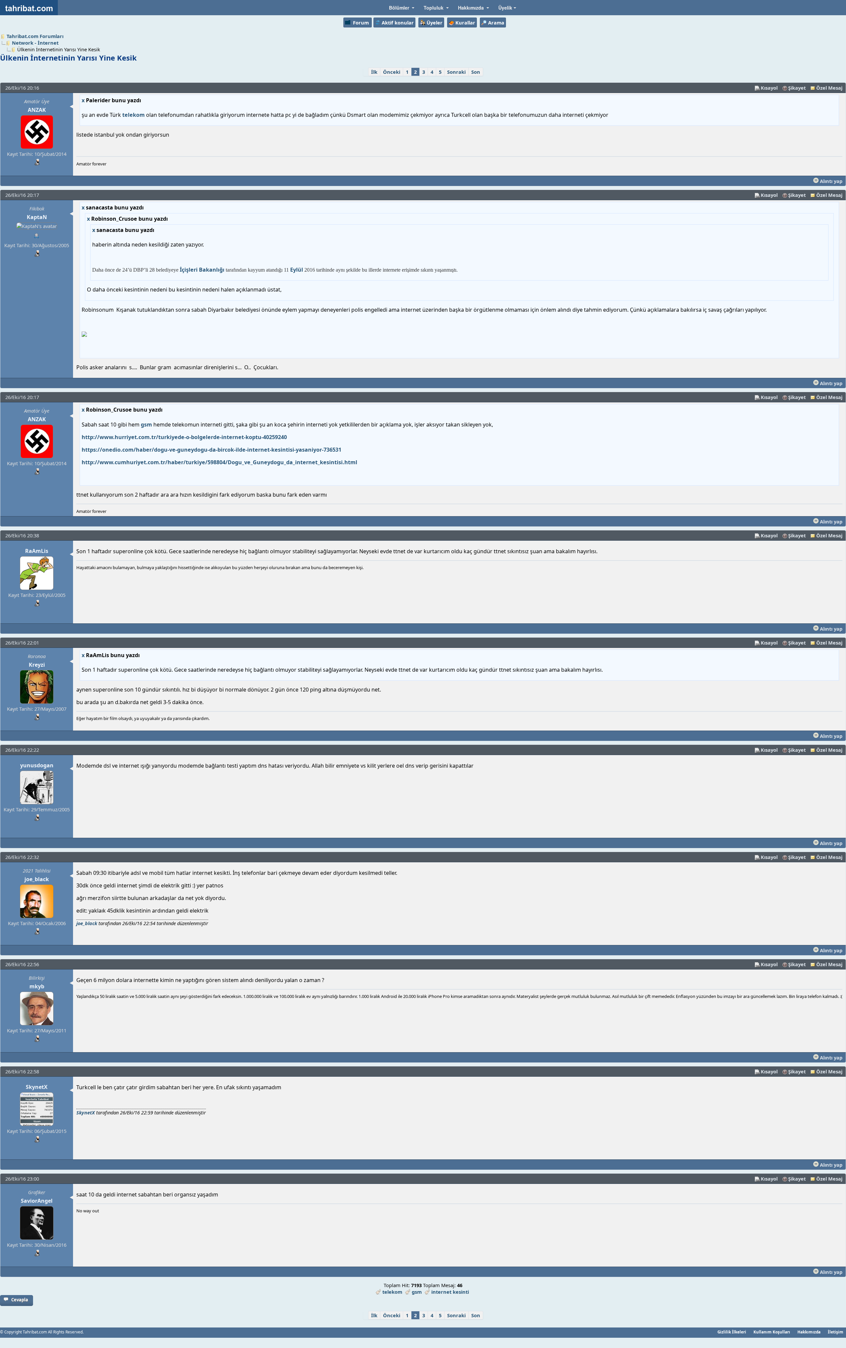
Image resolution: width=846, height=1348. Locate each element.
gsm (146, 424)
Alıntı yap (830, 181)
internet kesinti (450, 1291)
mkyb (36, 986)
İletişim (835, 1331)
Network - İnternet (35, 42)
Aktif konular (398, 22)
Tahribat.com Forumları (35, 36)
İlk (374, 71)
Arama (496, 22)
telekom (133, 114)
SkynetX (37, 1087)
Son (475, 71)
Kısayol (769, 87)
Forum (361, 22)
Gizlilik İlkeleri (731, 1331)
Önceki (391, 71)
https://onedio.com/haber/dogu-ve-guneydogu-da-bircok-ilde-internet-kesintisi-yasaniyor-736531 (211, 449)
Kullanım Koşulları (771, 1331)
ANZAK (37, 109)
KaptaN (37, 217)
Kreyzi (37, 664)
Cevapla (19, 1300)
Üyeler (434, 22)
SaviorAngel (37, 1200)
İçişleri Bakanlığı (202, 269)
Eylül (296, 269)
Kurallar (465, 22)
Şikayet (797, 87)
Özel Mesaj (829, 87)
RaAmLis (36, 551)
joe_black (36, 879)
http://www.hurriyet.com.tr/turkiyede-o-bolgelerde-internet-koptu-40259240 (184, 437)
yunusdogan (37, 765)
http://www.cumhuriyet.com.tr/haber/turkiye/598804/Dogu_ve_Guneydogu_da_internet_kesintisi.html (219, 462)
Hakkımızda (809, 1331)
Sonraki (456, 71)
